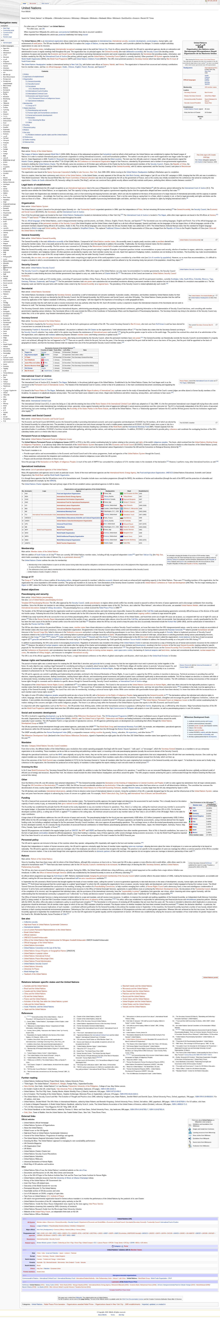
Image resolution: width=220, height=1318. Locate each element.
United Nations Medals (190, 605)
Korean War (172, 622)
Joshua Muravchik (190, 1055)
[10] (122, 214)
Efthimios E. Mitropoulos (130, 508)
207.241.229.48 (212, 1)
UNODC (151, 1233)
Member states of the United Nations (205, 59)
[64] (74, 835)
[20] (119, 334)
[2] (105, 66)
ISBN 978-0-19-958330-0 (204, 1097)
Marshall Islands (51, 1262)
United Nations (37, 1304)
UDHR (132, 1242)
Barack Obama (27, 1287)
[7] (179, 190)
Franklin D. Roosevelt (56, 159)
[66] (45, 864)
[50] (54, 691)
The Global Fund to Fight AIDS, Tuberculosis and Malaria (103, 718)
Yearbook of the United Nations (35, 974)
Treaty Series (118, 1242)
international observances (56, 791)
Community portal (8, 30)
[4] (51, 168)
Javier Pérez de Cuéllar (32, 363)
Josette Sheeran (128, 529)
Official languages (189, 80)
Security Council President (192, 103)
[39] (49, 636)
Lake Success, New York (87, 172)
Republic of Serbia (192, 563)
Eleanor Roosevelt (185, 665)
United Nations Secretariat (40, 292)
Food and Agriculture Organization (152, 473)
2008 (207, 1285)
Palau (140, 209)
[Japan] (121, 496)
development (212, 736)
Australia (39, 1262)
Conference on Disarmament (38, 650)
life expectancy (131, 732)
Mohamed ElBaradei (118, 1285)
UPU (59, 1235)
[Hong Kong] (121, 533)
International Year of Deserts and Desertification (148, 793)
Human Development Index (57, 732)
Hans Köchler (29, 1086)
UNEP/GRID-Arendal (133, 1233)
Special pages (7, 42)
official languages (34, 221)
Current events (7, 32)
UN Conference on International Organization (93, 161)
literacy (114, 732)
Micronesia (61, 1262)
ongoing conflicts (144, 613)
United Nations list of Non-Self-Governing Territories (102, 788)
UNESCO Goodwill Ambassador (35, 938)
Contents (6, 34)
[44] (199, 639)
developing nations (64, 580)
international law (105, 41)
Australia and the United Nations (36, 986)
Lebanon (67, 1253)
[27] (180, 446)
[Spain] (102, 543)
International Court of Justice (56, 56)
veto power (88, 282)
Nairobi (112, 64)
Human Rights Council (155, 886)
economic (109, 580)
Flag (72, 1242)
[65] (142, 842)
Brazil (38, 1265)
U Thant (27, 357)
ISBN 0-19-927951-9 (156, 1109)
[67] (131, 872)
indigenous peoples (161, 442)
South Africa (188, 279)
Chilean (200, 160)
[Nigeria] (121, 502)
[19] (119, 331)
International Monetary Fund (138, 427)
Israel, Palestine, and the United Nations (39, 1007)
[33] (120, 607)
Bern (105, 524)
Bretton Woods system (44, 1242)
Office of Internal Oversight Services (52, 873)
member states (83, 335)
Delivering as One (63, 1242)
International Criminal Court (41, 401)
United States (61, 1259)
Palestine (46, 1268)
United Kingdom (198, 816)
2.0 (28, 1016)
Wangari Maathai (78, 1285)
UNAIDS (74, 718)
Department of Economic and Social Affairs (92, 1222)
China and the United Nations (35, 994)
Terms (113, 1315)
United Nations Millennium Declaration (74, 736)
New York (208, 71)
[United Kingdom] (102, 508)
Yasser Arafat (135, 640)
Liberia (53, 637)
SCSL (80, 1233)
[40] (57, 636)
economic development (137, 41)
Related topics (30, 1243)
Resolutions (31, 1239)
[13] (40, 217)
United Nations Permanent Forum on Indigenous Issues (51, 439)
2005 (126, 1285)
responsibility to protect (130, 891)
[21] (142, 337)
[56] (29, 737)
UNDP (91, 830)
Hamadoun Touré (128, 514)
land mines (166, 650)
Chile (64, 914)
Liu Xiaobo (40, 1287)
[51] (167, 694)
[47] (76, 684)
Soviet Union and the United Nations (136, 999)
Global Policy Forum (42, 1212)
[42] (109, 636)
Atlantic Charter (27, 161)
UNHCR (52, 481)
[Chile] (121, 505)
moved (85, 35)
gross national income (70, 804)
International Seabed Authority (85, 1278)
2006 (154, 1285)
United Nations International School (37, 956)
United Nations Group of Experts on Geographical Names (45, 951)
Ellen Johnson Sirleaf (56, 1287)
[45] (27, 644)
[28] (217, 461)
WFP (83, 830)
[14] (119, 273)
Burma (43, 357)
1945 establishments (132, 1304)
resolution (164, 645)
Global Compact (88, 1242)
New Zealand (70, 1262)
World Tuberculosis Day (110, 793)
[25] (172, 392)
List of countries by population (159, 258)
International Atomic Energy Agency (123, 473)
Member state (197, 805)
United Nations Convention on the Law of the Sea (42, 948)
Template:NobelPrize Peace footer (119, 1290)
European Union (56, 1268)
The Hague (162, 215)
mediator (52, 335)
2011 (88, 1287)
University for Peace (31, 969)
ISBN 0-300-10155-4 (108, 1089)
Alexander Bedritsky (129, 540)
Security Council (153, 52)
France (195, 818)
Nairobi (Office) (70, 1229)
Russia (52, 1256)
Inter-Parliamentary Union (104, 1278)
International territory (211, 68)
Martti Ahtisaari (200, 1285)
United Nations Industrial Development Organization (74, 521)
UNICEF (75, 830)
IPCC (55, 1233)
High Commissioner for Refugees (122, 708)
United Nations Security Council (189, 269)
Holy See (159, 555)
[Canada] (102, 499)
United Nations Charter (191, 109)
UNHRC (182, 1233)
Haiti (43, 637)
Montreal (107, 499)
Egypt (46, 365)
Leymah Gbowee (69, 1287)
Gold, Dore (28, 1112)
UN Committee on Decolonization (43, 785)
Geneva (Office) (59, 1229)
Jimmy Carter (50, 1285)
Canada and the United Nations (35, 991)
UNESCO (169, 473)
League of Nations (91, 43)
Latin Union (122, 1278)
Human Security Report (46, 619)
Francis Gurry (127, 536)
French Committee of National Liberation (80, 178)
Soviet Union (26, 166)
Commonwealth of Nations (30, 1278)
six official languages (54, 67)
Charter (107, 273)
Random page (7, 37)
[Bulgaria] (121, 517)
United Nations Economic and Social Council (47, 419)
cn (181, 259)
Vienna (121, 64)
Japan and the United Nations (35, 1009)
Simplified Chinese (87, 228)
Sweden (46, 354)
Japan (195, 810)
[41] (88, 636)
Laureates (115, 1282)
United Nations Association (34, 945)
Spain (194, 829)
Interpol (115, 1278)
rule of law (82, 1170)
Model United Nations (32, 932)
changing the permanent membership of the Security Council (112, 876)
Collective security (31, 922)
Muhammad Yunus (146, 1285)
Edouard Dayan (128, 524)
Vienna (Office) (80, 1229)
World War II (55, 154)
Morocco (205, 279)
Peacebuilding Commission (105, 886)
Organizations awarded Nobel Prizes (80, 1304)
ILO (47, 1233)
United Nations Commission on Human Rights (149, 685)
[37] (40, 636)
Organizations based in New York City (109, 1304)
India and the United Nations (34, 1004)
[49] (178, 686)
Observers (50, 1222)
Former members (29, 1271)
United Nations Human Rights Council (50, 685)
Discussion (33, 3)
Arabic (207, 75)
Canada (195, 824)
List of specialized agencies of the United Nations (49, 470)
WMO (73, 1235)
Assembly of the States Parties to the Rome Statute (89, 409)
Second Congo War (40, 632)
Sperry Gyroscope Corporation (58, 172)
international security (120, 41)
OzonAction (122, 1233)
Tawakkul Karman (80, 1287)
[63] (59, 826)
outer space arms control (123, 650)
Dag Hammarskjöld (31, 354)
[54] (145, 728)
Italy (194, 821)
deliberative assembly (134, 52)
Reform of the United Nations (41, 859)
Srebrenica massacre (74, 632)
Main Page (6, 28)
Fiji (44, 1262)
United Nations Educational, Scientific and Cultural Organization (78, 518)
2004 (85, 1285)
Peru (45, 362)
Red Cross (63, 706)
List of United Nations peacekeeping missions (46, 600)
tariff (77, 878)
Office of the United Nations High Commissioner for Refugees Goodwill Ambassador (55, 940)
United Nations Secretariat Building (202, 295)
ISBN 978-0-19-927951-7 (139, 1109)
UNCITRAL (93, 1233)
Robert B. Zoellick (128, 527)
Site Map (121, 1315)
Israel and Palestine (52, 1253)
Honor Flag (78, 1242)
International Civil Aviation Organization (70, 499)
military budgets (45, 653)
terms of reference (91, 899)
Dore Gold (144, 637)
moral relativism (185, 637)
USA (194, 808)
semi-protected (64, 32)
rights (141, 442)
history (67, 1226)
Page (24, 3)
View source (45, 3)
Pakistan (32, 282)
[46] (124, 647)
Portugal (52, 282)
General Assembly (111, 52)
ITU (69, 1233)
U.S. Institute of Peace (55, 1196)
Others (32, 1268)
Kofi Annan (160, 324)
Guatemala (41, 282)
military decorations (55, 608)
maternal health (199, 730)
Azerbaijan (174, 279)
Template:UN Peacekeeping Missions (35, 603)
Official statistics (30, 935)
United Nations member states (104, 241)
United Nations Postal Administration (37, 961)
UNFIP (158, 1233)
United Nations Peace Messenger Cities (38, 959)
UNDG (100, 1233)
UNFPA (163, 1233)
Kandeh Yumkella (125, 521)
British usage (37, 228)
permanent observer (72, 557)
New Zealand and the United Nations (136, 991)
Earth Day (123, 793)
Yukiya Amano (127, 496)
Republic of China (179, 164)
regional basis (103, 284)
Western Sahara (172, 559)
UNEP (116, 1233)
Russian (207, 82)
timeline (72, 1226)
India (181, 279)
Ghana (43, 368)
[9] (173, 209)
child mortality (198, 728)
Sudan (61, 637)
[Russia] (121, 540)
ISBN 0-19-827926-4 (178, 1102)
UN (43, 29)
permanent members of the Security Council (59, 223)
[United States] (102, 511)
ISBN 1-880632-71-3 (179, 1104)
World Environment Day (40, 770)
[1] (205, 62)
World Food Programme (58, 59)
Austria (46, 359)
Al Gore (160, 1285)
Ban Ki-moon (209, 92)
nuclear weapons (52, 645)
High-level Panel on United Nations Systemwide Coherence (46, 924)
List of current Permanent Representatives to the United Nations (47, 930)
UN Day (126, 1242)
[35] (87, 621)
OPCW (111, 1242)
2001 (42, 1285)
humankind (107, 154)
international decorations (30, 608)
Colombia (197, 279)
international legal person (77, 188)
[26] (32, 410)
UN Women (47, 1235)
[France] (121, 499)
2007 (193, 1285)
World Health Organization (31, 59)
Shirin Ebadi (63, 1285)
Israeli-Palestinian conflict (49, 635)
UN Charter (198, 162)
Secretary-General (190, 92)
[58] (77, 782)
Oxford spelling (50, 228)
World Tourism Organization (66, 543)
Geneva (106, 64)
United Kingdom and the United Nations (137, 1001)
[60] (215, 801)
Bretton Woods (123, 729)
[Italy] (102, 493)
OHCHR (169, 1233)
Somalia (170, 632)
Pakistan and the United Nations (134, 994)
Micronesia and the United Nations (135, 989)
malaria (202, 732)
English (207, 79)
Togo (211, 279)
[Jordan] (121, 543)
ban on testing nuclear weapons (101, 650)
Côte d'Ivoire (103, 637)
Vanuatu (83, 1262)
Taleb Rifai (126, 543)
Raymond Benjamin (129, 499)
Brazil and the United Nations (35, 989)
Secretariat (148, 54)
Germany (25, 282)
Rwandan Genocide (175, 630)
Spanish (207, 84)
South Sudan (41, 555)
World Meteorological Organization (68, 540)
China (195, 826)
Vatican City (103, 49)
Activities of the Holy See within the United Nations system (46, 1001)
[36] (184, 629)
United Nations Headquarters (35, 64)
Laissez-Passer (102, 1242)
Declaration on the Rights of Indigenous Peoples (58, 462)
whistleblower (191, 899)
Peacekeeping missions (56, 1226)
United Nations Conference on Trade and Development (165, 583)
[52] (45, 723)
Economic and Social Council (61, 54)
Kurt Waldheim (30, 360)
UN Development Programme (116, 716)
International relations (32, 927)
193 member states (211, 87)
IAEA (59, 1233)
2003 (69, 1285)
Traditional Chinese (113, 228)
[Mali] (121, 514)
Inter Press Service (96, 1204)
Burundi (92, 637)
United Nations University (33, 966)
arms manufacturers (88, 878)
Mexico (195, 832)
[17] (52, 326)
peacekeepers (95, 603)
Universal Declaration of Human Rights (99, 668)
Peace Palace (184, 381)
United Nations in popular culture (36, 953)
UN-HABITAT (190, 1233)
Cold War (150, 611)
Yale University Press (64, 1089)
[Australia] (121, 536)
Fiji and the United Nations (34, 996)
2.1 (30, 1016)
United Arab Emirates (160, 656)
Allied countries (116, 159)
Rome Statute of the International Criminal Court (113, 404)
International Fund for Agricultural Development (73, 502)
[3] (60, 161)
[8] (187, 198)
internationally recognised (65, 49)
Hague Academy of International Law (100, 390)
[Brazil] (121, 493)
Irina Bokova (127, 517)
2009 (34, 1287)
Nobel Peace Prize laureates (54, 1304)
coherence (173, 429)
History (32, 1226)
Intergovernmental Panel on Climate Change (177, 1285)
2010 (46, 1287)
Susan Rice (208, 103)
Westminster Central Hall (102, 246)
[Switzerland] (102, 505)
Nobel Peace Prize (106, 608)
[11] (217, 214)
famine (148, 706)
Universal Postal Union (64, 524)
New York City (76, 64)
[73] (177, 904)
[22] (67, 340)
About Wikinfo (102, 1315)
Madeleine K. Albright (58, 1084)
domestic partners (103, 851)
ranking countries (96, 732)
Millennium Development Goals (89, 716)
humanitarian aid (204, 630)
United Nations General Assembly (190, 240)
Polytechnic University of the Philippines (83, 1086)
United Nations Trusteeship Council (107, 56)
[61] (130, 803)
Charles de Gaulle (38, 180)
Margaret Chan (128, 533)
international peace (101, 332)
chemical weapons (151, 650)
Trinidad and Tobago (49, 1259)
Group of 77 (29, 580)
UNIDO (64, 1233)
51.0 (127, 1054)
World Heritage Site (31, 971)
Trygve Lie (28, 352)
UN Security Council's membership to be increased (98, 865)
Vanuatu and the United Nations (134, 1007)
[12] (28, 217)
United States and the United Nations (136, 1004)
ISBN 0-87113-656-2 (113, 1091)
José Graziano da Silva (130, 493)
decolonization (110, 785)
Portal (126, 1246)
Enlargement (81, 1226)
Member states (41, 1222)
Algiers (24, 585)
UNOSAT (211, 1233)
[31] (82, 556)
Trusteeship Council (88, 209)
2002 (56, 1285)
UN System (158, 56)
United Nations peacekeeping (42, 597)
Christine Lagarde (128, 511)
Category (117, 1246)
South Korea (26, 61)
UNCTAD (86, 1233)
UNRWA (39, 1235)
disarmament (74, 643)
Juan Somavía (127, 505)
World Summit (47, 760)
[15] (57, 281)
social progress (152, 41)
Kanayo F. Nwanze (129, 502)
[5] (193, 179)
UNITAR (204, 1233)
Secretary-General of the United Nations (45, 321)
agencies (32, 1235)
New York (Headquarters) (45, 1229)
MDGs (138, 1242)
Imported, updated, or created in (154, 1304)
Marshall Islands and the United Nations (137, 986)
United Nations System (39, 206)
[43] (30, 639)
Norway (43, 352)
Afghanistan (57, 679)
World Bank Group (106, 727)
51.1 (130, 1054)
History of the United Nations (41, 151)
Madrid (106, 543)
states (130, 555)
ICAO (42, 1233)
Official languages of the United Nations (38, 943)
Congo (36, 637)
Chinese (207, 77)
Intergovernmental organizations (124, 1275)
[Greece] (121, 508)
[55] (152, 732)
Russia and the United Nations (134, 996)
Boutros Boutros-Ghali (32, 365)
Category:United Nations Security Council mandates (48, 746)
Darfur (111, 635)
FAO (38, 1233)
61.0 (177, 1029)
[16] (167, 283)
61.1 (180, 1029)
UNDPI (111, 1233)
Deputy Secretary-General (192, 96)
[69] (171, 893)
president (160, 241)
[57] (148, 762)
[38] (47, 636)
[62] (116, 819)
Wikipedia (79, 1297)
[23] (74, 347)
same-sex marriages (135, 846)
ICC (95, 1242)
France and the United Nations (35, 999)
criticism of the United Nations (70, 175)
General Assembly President (193, 99)
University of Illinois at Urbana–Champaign (72, 1178)
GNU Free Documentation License (132, 1299)
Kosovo (181, 561)
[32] (112, 584)
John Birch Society (133, 175)
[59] (57, 785)
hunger (210, 721)
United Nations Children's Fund (87, 59)
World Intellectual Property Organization (70, 536)
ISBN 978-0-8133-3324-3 (129, 1094)
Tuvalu (77, 1262)
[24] (27, 386)
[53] (95, 726)
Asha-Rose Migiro (210, 96)
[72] (92, 901)
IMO (50, 1233)
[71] (116, 899)
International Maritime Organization (69, 508)
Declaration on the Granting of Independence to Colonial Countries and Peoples (134, 783)
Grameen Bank (134, 1285)
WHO (60, 755)
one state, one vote (41, 258)
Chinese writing (65, 228)
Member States (136, 1250)
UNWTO (54, 1235)
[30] (134, 554)
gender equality (199, 725)
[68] (29, 883)
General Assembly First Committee (178, 648)
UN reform (144, 1242)
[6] (152, 187)
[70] (113, 899)
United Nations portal (210, 977)
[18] (134, 329)
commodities (43, 833)
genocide (35, 640)
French (207, 80)
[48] (79, 686)
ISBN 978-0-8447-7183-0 (204, 1055)
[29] (55, 554)
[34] (27, 618)
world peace (37, 43)
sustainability (206, 734)
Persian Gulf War (37, 624)
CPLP (170, 1278)
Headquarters (188, 68)
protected (62, 35)
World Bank (117, 427)
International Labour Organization (68, 505)
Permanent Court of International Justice (49, 385)
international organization (54, 41)
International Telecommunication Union (44, 514)
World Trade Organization (159, 1278)
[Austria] (102, 496)
